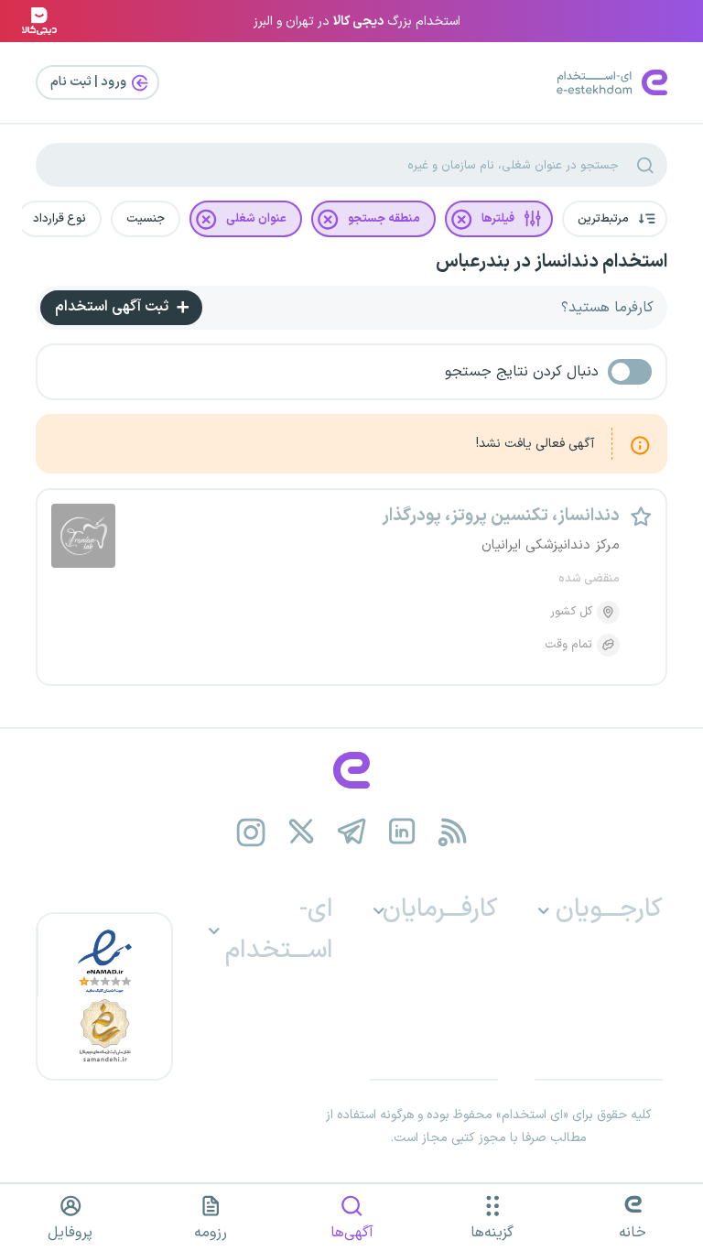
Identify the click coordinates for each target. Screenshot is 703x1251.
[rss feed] (453, 832)
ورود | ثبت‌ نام (89, 82)
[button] (614, 219)
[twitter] (302, 832)
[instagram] (251, 832)
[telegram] (352, 832)
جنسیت (145, 219)
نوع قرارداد (59, 219)
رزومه (210, 1233)
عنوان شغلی (256, 219)
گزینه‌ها (492, 1233)
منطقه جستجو (384, 219)
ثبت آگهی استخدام (113, 307)
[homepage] (351, 770)
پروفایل (70, 1233)
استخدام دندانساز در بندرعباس (551, 262)
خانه (632, 1233)
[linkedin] (402, 832)
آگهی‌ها (351, 1233)
